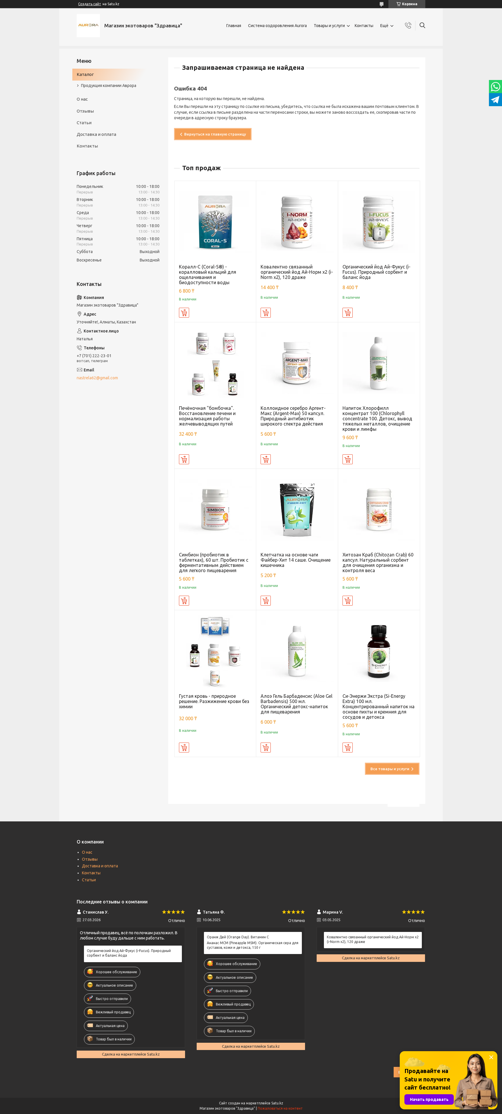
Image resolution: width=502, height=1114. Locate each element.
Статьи (84, 122)
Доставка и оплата (96, 134)
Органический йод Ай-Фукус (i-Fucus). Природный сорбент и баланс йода (376, 272)
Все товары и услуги (389, 769)
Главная (233, 25)
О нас (82, 99)
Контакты (364, 25)
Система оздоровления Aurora (277, 25)
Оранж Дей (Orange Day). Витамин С (238, 937)
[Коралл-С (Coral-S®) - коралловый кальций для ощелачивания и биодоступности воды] (215, 222)
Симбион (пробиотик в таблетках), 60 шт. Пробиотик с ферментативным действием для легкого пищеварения (213, 562)
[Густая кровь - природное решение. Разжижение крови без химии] (215, 651)
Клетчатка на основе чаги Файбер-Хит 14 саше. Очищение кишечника (296, 560)
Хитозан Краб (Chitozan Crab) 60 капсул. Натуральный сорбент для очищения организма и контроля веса (378, 562)
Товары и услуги (329, 25)
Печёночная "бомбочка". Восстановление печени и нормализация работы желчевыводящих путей (207, 415)
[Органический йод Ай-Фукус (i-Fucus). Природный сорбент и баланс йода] (379, 222)
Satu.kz (277, 1103)
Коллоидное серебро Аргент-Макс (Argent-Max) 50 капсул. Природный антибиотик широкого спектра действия (293, 415)
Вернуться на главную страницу (215, 134)
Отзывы (85, 110)
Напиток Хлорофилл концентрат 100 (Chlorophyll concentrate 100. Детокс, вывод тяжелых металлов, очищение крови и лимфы (377, 418)
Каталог (85, 74)
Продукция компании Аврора (108, 85)
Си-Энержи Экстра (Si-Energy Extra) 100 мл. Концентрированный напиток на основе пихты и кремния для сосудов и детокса (379, 706)
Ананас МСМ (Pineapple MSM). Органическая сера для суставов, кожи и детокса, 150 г (252, 945)
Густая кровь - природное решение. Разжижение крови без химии (214, 701)
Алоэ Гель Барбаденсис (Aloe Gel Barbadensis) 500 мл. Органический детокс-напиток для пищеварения (296, 703)
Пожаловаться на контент (280, 1108)
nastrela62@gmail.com (97, 378)
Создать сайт (89, 4)
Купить (184, 313)
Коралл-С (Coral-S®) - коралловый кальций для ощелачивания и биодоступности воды (207, 274)
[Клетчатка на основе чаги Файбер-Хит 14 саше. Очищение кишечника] (297, 510)
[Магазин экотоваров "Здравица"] (88, 25)
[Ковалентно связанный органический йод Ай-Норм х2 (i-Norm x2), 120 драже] (297, 222)
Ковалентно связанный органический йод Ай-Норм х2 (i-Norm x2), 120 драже (297, 272)
